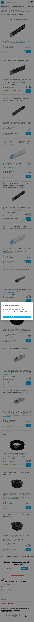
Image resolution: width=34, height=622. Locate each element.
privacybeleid (21, 311)
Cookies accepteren (17, 317)
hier (19, 313)
